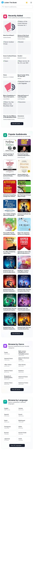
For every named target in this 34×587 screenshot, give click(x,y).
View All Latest (16, 123)
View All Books (16, 333)
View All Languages (16, 445)
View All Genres (16, 389)
